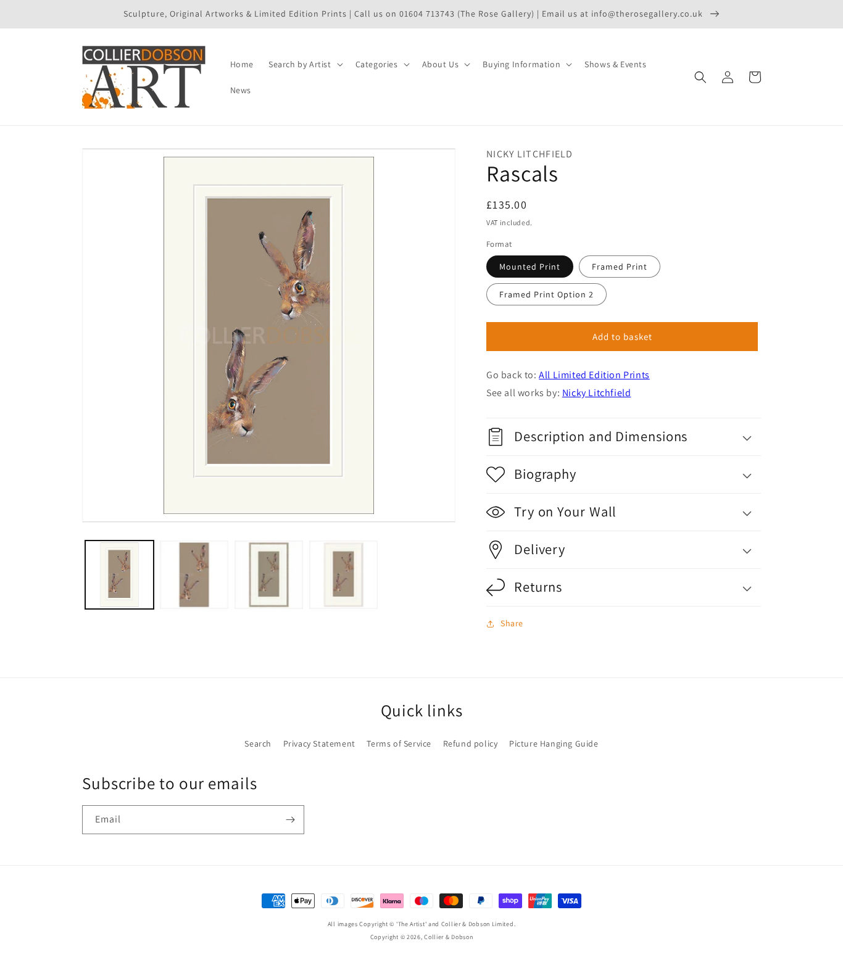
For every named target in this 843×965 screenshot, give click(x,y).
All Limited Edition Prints (594, 374)
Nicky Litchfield (596, 392)
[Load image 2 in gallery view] (194, 574)
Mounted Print (529, 266)
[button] (304, 64)
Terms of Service (399, 743)
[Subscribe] (290, 819)
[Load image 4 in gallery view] (343, 574)
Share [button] (511, 623)
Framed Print (619, 266)
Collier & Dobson (448, 937)
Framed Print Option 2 (546, 294)
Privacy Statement (319, 743)
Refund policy (470, 743)
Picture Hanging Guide (554, 743)
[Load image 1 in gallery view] (119, 574)
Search (258, 743)
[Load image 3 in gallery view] (269, 574)
